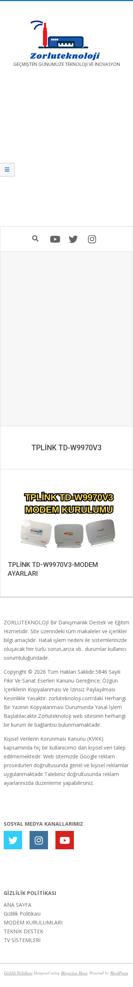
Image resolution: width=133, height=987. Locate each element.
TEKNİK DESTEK (23, 931)
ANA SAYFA (17, 904)
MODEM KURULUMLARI (33, 922)
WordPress (119, 973)
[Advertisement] (66, 152)
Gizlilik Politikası (22, 913)
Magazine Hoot (74, 973)
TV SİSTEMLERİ (22, 940)
